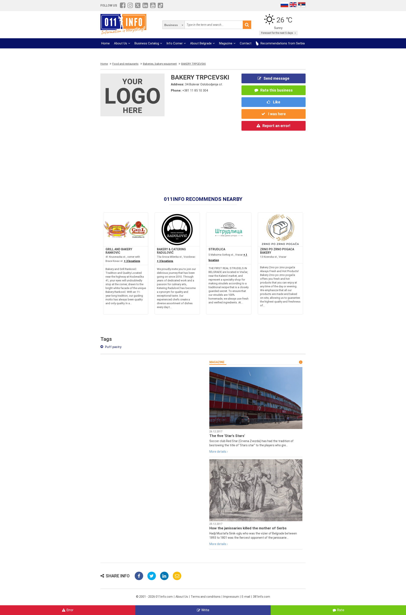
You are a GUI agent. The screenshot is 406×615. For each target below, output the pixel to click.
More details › (218, 451)
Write (205, 610)
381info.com (261, 596)
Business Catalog (146, 43)
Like (276, 102)
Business (171, 25)
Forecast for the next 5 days (277, 33)
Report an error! (276, 125)
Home (105, 43)
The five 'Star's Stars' (227, 436)
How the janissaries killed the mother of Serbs (248, 528)
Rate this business (276, 90)
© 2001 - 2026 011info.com (154, 596)
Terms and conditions (206, 596)
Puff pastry (112, 347)
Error (69, 610)
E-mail (246, 596)
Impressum (231, 596)
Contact (245, 43)
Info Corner (174, 43)
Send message (276, 78)
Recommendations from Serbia (282, 43)
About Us (120, 43)
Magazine (225, 43)
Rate (340, 610)
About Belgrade (201, 43)
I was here (276, 114)
